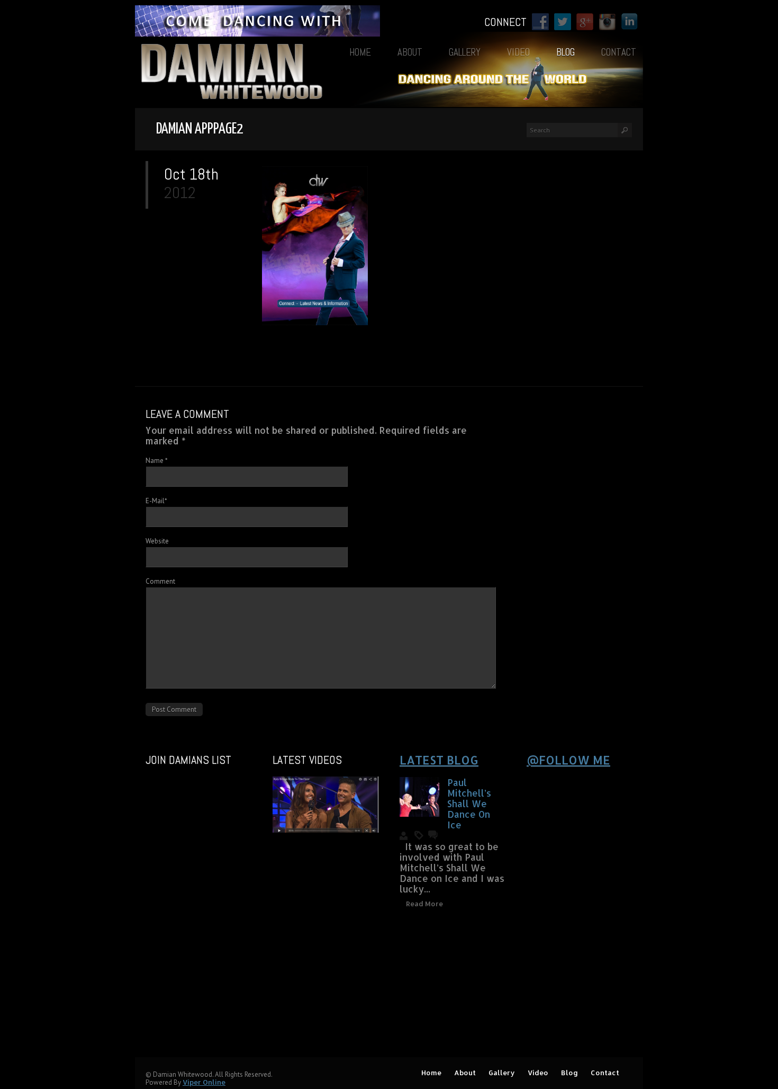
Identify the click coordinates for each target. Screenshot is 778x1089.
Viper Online (204, 1082)
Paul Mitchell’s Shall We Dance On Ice (469, 803)
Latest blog (439, 759)
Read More (424, 903)
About (409, 52)
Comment (160, 581)
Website (157, 541)
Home (360, 52)
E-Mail (156, 500)
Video (518, 52)
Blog (565, 52)
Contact (618, 52)
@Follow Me (568, 759)
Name (157, 460)
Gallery (465, 52)
